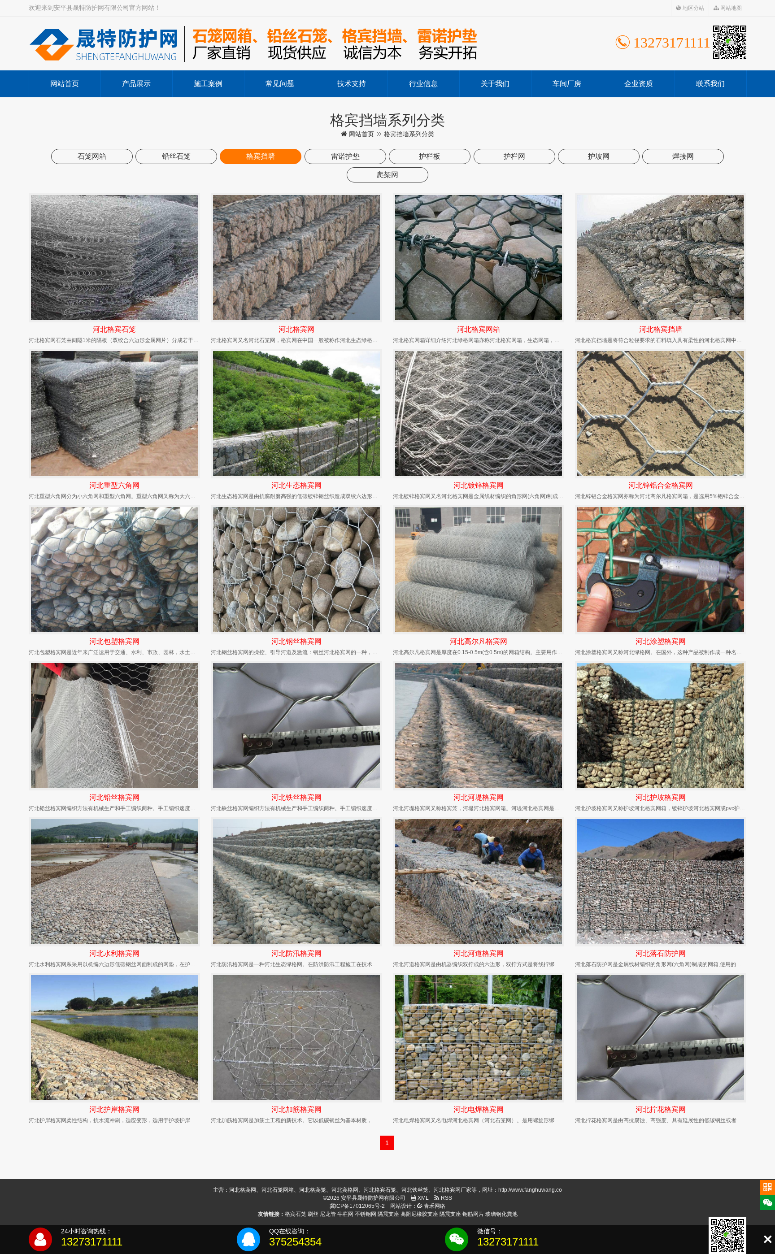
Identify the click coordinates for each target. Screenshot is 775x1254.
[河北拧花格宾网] (660, 1037)
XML (422, 1198)
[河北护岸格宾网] (114, 1037)
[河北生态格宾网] (296, 413)
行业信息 (423, 83)
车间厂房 (567, 83)
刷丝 (313, 1214)
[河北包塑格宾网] (114, 569)
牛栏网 (345, 1214)
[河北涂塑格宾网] (660, 569)
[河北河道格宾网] (478, 881)
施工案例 (208, 83)
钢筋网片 (473, 1214)
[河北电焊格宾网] (478, 1037)
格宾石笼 (295, 1214)
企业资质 (638, 83)
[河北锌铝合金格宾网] (660, 413)
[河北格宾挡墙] (660, 257)
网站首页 (64, 83)
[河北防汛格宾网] (296, 881)
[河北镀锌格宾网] (478, 413)
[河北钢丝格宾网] (296, 569)
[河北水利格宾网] (114, 881)
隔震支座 (388, 1214)
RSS (446, 1198)
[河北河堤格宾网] (478, 725)
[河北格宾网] (296, 257)
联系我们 (710, 83)
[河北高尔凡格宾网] (478, 569)
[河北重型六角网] (114, 413)
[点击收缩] (767, 1239)
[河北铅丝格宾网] (114, 725)
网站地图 (730, 8)
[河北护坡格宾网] (660, 725)
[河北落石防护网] (660, 881)
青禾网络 (433, 1206)
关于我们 (495, 83)
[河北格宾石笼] (114, 257)
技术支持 (351, 83)
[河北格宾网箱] (478, 257)
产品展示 (136, 83)
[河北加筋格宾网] (296, 1037)
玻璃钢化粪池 (501, 1214)
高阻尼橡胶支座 (419, 1214)
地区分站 (692, 8)
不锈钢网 (365, 1214)
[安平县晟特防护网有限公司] (253, 43)
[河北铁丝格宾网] (296, 725)
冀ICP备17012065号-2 (357, 1206)
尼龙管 (328, 1214)
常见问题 (280, 83)
